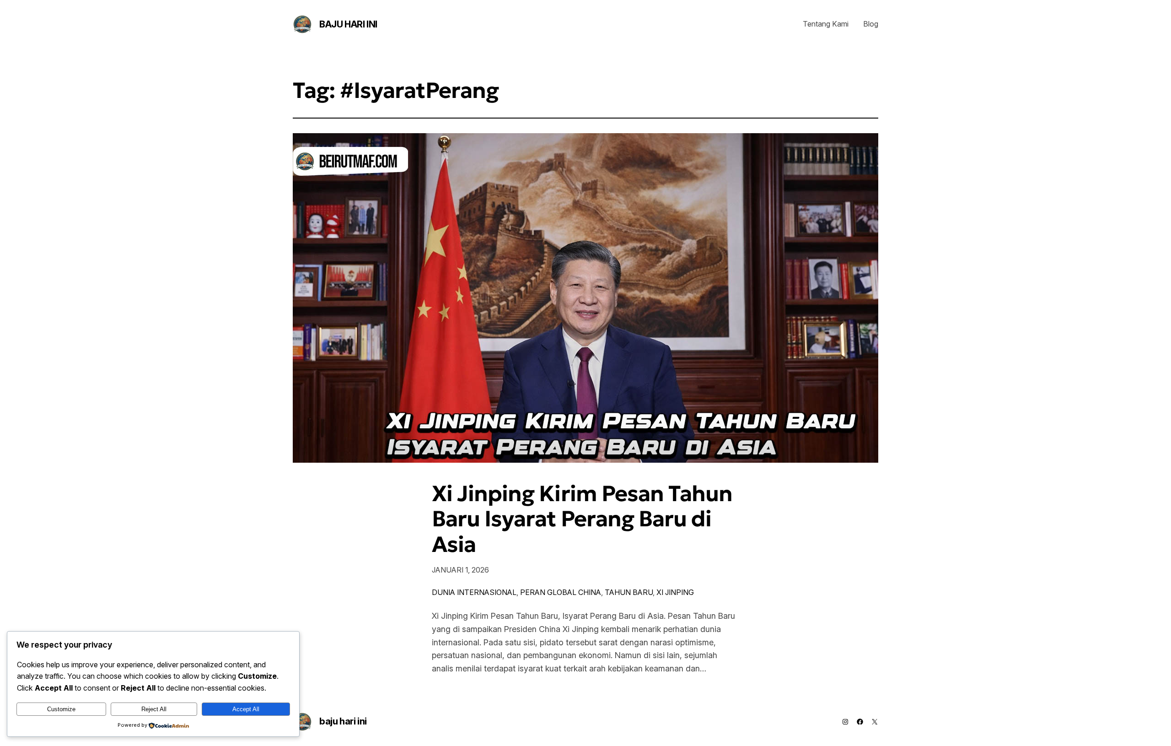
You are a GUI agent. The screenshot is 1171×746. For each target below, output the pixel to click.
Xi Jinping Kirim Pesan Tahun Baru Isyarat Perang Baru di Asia (582, 519)
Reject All (154, 709)
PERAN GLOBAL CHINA (560, 592)
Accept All (245, 709)
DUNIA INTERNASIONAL (474, 592)
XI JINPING (675, 592)
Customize (61, 709)
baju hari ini (348, 24)
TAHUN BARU (629, 592)
